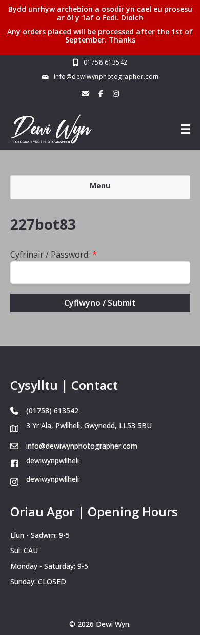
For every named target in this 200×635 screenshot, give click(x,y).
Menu (100, 185)
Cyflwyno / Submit (100, 302)
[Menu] (185, 129)
